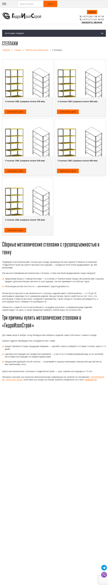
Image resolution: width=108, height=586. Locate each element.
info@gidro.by (91, 379)
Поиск (50, 4)
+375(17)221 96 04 (13, 379)
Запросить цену (15, 112)
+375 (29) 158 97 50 (93, 16)
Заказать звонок (92, 22)
